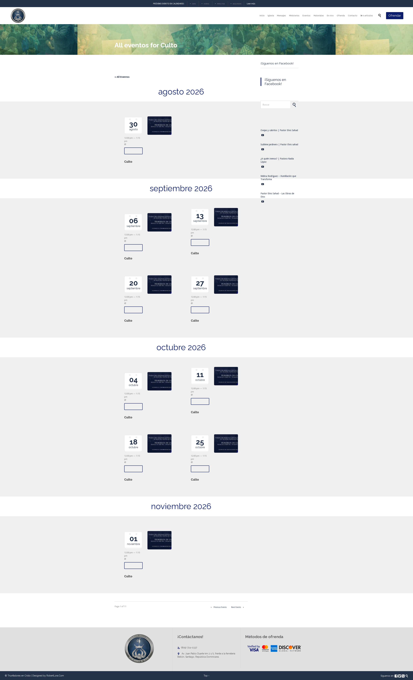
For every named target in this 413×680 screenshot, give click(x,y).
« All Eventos (122, 76)
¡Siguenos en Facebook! (277, 63)
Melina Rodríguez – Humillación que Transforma (278, 178)
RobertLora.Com (55, 675)
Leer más (251, 3)
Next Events (237, 607)
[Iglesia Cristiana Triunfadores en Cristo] (18, 15)
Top (206, 675)
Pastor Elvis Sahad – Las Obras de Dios (277, 195)
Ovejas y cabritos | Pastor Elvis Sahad (279, 130)
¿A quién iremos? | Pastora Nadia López (277, 160)
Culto (128, 161)
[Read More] (133, 151)
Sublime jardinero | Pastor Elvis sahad (279, 144)
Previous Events (219, 607)
